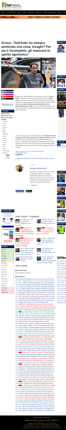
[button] (8, 155)
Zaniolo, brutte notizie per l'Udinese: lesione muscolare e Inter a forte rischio (40, 319)
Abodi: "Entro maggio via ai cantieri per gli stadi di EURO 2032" (37, 290)
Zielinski (5, 136)
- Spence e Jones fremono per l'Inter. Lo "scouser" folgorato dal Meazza (40, 406)
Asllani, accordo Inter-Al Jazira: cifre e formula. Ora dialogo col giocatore (39, 333)
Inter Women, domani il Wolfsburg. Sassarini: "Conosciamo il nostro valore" (40, 300)
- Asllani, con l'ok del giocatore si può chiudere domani (37, 314)
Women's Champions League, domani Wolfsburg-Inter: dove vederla (38, 366)
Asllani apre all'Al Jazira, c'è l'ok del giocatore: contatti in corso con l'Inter (39, 346)
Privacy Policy (46, 417)
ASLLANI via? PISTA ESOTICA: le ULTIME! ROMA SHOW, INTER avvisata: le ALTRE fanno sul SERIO (24, 231)
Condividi (20, 191)
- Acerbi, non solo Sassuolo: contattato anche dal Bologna (38, 315)
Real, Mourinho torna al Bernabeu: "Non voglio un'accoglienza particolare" (40, 356)
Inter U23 (60, 223)
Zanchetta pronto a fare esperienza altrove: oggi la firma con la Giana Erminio (41, 393)
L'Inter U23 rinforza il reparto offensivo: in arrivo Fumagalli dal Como (38, 397)
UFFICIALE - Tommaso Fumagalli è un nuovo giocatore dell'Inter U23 (38, 306)
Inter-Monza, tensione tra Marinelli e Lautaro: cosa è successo (38, 381)
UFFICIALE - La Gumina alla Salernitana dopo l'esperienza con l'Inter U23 (40, 368)
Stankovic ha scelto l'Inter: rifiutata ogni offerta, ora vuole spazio (38, 296)
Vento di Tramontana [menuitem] (49, 12)
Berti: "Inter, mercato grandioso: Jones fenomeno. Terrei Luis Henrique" (39, 344)
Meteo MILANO (7, 226)
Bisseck (5, 123)
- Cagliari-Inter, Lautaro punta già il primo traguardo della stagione (40, 395)
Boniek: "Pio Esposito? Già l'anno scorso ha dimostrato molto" (36, 310)
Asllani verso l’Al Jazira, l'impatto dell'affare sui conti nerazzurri (38, 288)
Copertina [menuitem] (31, 12)
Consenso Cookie (37, 417)
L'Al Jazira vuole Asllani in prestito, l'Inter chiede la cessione (36, 387)
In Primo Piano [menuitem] (11, 12)
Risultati (8, 158)
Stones (4, 148)
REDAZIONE (34, 420)
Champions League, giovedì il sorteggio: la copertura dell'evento (37, 354)
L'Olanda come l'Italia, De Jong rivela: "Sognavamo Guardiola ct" (37, 286)
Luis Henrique (6, 150)
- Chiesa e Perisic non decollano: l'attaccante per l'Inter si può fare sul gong (41, 403)
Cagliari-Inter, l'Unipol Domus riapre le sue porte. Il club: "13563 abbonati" (40, 350)
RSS (58, 420)
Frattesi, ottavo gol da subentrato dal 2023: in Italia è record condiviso (38, 401)
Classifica (5, 246)
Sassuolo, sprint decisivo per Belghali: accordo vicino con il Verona (38, 298)
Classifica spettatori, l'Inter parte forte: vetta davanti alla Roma (36, 375)
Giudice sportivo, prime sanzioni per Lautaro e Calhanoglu (35, 339)
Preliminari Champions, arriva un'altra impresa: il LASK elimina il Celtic (39, 279)
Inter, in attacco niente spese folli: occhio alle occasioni (26, 258)
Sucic (4, 146)
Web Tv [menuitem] (59, 12)
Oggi (59, 144)
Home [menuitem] (3, 12)
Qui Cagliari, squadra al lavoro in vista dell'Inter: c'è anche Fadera (37, 292)
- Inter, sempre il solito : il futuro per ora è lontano (38, 379)
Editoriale (60, 42)
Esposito (5, 142)
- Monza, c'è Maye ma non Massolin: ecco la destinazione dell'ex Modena (41, 410)
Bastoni (4, 127)
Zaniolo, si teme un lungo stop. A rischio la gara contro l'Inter (36, 374)
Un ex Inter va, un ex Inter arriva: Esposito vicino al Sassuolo (36, 391)
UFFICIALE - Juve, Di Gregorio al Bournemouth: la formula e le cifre (38, 370)
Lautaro (4, 140)
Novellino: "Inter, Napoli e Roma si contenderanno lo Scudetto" (36, 329)
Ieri (62, 144)
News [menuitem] (24, 12)
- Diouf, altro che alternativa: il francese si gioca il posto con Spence (39, 404)
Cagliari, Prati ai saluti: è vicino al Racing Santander (33, 302)
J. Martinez (5, 121)
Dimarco (5, 138)
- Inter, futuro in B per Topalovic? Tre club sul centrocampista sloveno (39, 377)
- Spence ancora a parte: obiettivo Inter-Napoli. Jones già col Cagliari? (40, 341)
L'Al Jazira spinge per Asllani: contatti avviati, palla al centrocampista (38, 389)
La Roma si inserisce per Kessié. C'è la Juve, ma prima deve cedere (40, 283)
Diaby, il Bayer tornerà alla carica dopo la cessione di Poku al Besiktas (39, 348)
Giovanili (60, 198)
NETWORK (27, 420)
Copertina (22, 151)
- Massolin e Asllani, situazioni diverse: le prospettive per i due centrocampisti (42, 408)
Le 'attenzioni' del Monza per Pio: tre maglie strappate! (36, 364)
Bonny (4, 144)
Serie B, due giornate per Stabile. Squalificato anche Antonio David (38, 317)
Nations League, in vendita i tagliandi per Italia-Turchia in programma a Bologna (41, 327)
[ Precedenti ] (8, 223)
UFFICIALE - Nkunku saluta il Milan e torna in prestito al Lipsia (36, 294)
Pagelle (59, 185)
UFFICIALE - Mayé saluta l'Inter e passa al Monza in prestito (36, 304)
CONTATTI (48, 420)
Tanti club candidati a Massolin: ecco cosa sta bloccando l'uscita (38, 312)
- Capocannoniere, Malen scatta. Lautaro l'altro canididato (38, 331)
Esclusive (60, 172)
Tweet (29, 191)
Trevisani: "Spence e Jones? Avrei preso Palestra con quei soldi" (48, 221)
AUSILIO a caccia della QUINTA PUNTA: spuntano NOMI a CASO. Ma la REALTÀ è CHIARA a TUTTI (24, 242)
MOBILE (54, 420)
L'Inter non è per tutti (24, 273)
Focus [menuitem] (19, 12)
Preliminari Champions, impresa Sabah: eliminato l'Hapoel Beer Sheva (39, 284)
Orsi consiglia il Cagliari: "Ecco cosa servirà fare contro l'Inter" (36, 325)
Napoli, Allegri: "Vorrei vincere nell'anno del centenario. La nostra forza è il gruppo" (42, 335)
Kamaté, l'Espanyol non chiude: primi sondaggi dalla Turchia (36, 383)
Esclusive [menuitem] (38, 12)
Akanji (4, 125)
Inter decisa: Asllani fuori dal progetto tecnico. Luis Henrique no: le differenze (40, 360)
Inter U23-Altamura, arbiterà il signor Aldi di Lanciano (34, 321)
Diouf (4, 129)
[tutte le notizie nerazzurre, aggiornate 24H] (11, 5)
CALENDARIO (41, 420)
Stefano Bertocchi (21, 153)
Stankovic (5, 153)
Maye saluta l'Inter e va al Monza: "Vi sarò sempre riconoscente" (37, 358)
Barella (4, 131)
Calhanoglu (5, 134)
